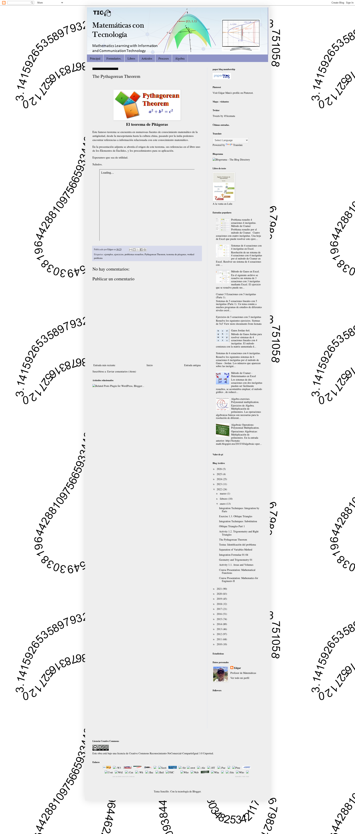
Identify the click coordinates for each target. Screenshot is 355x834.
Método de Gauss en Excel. (245, 271)
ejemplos (108, 254)
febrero (224, 498)
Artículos (146, 58)
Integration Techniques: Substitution (238, 521)
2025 (220, 474)
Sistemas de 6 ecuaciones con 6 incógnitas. (238, 353)
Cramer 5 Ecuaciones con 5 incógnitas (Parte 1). (236, 295)
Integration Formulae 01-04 (233, 554)
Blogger (196, 791)
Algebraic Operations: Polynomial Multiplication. (245, 426)
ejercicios (119, 254)
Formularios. (113, 58)
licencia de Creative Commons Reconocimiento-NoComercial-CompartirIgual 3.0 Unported (165, 753)
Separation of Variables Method (235, 549)
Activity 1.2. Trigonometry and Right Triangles (238, 533)
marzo (223, 493)
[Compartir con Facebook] (141, 249)
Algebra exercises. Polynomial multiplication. (245, 400)
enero (223, 503)
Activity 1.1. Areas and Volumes (236, 564)
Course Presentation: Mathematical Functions (237, 571)
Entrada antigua (192, 365)
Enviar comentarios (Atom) (121, 371)
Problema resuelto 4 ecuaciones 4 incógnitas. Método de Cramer (243, 223)
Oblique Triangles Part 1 (232, 526)
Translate (238, 145)
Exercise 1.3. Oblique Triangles (235, 516)
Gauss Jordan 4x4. (240, 330)
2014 (220, 624)
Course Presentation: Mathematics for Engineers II (238, 579)
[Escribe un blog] (134, 249)
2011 (220, 639)
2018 (220, 604)
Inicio (150, 365)
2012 (220, 634)
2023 (220, 484)
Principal (95, 58)
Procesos (163, 58)
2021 (220, 588)
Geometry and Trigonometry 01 (235, 559)
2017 (220, 609)
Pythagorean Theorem (155, 254)
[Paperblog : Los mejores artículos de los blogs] (222, 78)
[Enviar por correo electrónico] (131, 249)
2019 (220, 598)
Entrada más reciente (104, 365)
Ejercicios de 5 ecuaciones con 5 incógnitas (238, 317)
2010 (220, 644)
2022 (220, 489)
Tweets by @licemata (224, 116)
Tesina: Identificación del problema (237, 544)
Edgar (110, 249)
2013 (220, 629)
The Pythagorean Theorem (233, 539)
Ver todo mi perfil (239, 678)
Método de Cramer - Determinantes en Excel (243, 374)
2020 (220, 593)
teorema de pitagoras (176, 254)
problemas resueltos (134, 254)
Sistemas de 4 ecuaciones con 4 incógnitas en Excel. (246, 247)
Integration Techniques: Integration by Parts (239, 509)
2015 (220, 619)
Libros (131, 58)
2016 (220, 614)
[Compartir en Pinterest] (145, 249)
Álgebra (180, 58)
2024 (220, 479)
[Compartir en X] (138, 249)
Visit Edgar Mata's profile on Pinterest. (233, 92)
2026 (220, 469)
